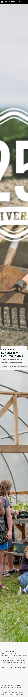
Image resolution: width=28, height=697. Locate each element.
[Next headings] (26, 366)
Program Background (7, 366)
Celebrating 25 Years (16, 366)
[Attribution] (2, 372)
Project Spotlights (24, 366)
